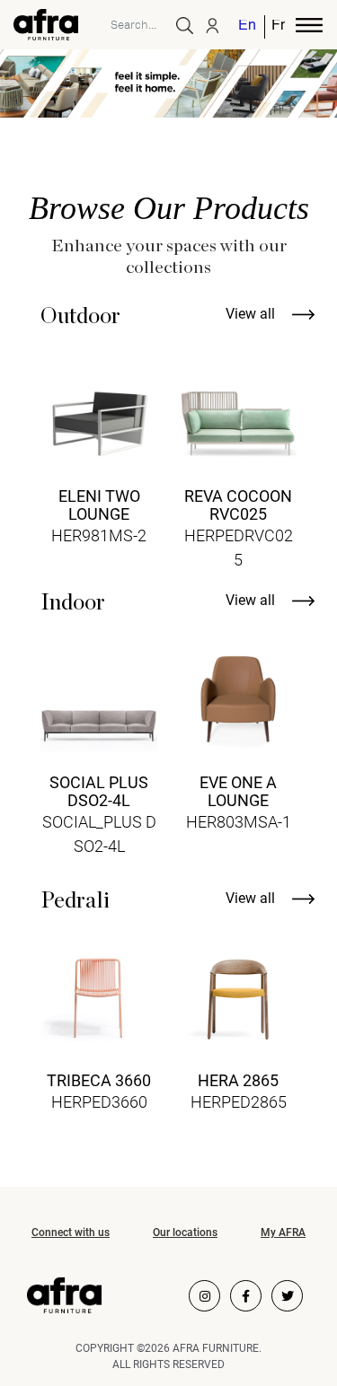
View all (252, 313)
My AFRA (283, 1232)
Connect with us (70, 1232)
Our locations (185, 1232)
